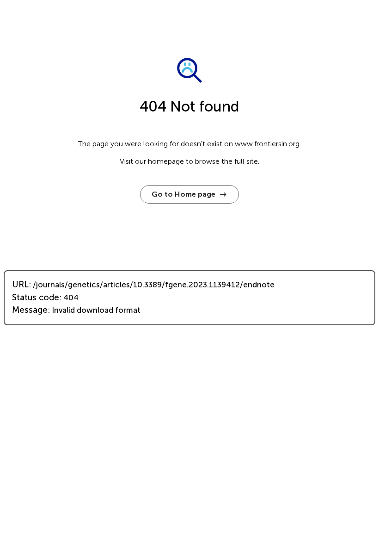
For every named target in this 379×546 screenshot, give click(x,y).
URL (20, 284)
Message (30, 310)
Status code (35, 297)
